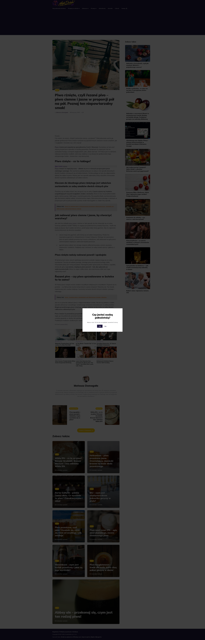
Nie (105, 326)
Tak (100, 326)
